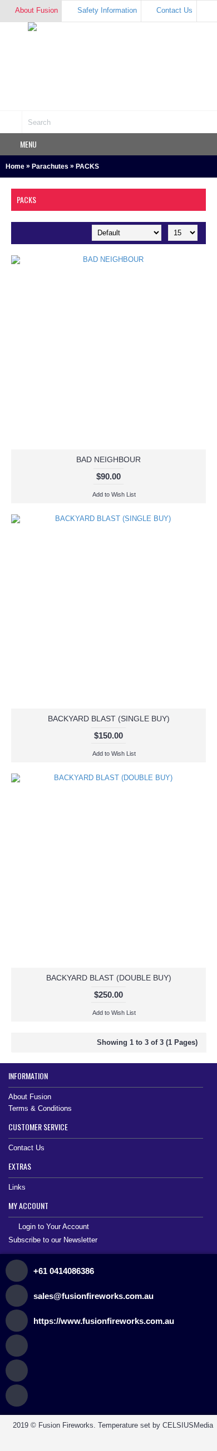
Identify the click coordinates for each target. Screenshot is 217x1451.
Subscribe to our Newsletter (52, 1240)
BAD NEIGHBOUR (108, 459)
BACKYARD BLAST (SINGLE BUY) (109, 718)
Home (15, 166)
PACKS (87, 166)
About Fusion (29, 1097)
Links (17, 1187)
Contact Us (26, 1148)
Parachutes (50, 166)
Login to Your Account (53, 1227)
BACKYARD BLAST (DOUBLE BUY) (108, 977)
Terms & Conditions (40, 1108)
